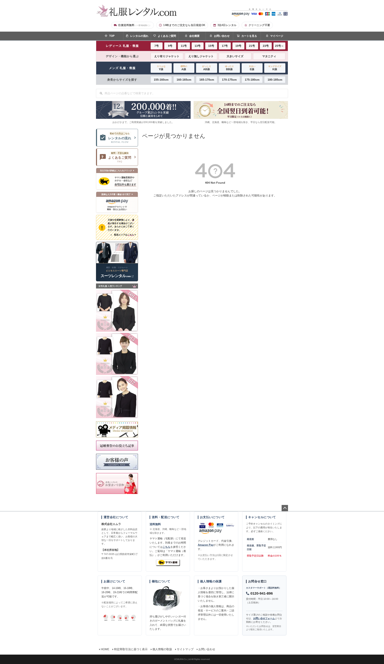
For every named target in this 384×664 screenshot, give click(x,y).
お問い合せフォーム (264, 618)
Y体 (161, 68)
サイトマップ (185, 649)
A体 (184, 68)
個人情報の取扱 (162, 649)
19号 (238, 45)
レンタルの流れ (139, 35)
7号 (156, 45)
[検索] (101, 93)
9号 (170, 45)
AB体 (206, 68)
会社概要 (194, 35)
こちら (166, 546)
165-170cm (206, 79)
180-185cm (275, 79)
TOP (112, 35)
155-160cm (161, 79)
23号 (266, 45)
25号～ (279, 45)
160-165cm (184, 79)
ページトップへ (285, 508)
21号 (252, 45)
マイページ (276, 35)
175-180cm (252, 79)
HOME (105, 649)
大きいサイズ (235, 56)
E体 (252, 68)
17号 (225, 45)
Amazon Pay (205, 544)
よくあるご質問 (167, 35)
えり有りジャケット (166, 56)
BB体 (229, 68)
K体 (274, 68)
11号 (184, 45)
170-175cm (229, 79)
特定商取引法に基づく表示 (131, 649)
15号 (211, 45)
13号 (198, 45)
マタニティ (269, 56)
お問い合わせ (222, 35)
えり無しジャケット (201, 56)
